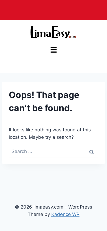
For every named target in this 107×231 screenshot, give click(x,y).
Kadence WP (65, 214)
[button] (53, 50)
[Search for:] (53, 151)
